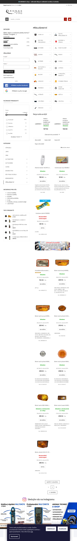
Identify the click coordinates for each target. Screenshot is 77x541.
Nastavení (14, 536)
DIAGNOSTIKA (9, 171)
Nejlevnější (48, 140)
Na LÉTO (17, 130)
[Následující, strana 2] (52, 487)
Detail (43, 228)
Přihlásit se (9, 71)
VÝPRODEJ (17, 126)
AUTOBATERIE (9, 159)
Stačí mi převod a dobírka (10, 44)
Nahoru (53, 492)
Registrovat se (7, 5)
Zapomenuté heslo (8, 78)
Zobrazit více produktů (51, 134)
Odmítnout (51, 529)
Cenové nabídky (11, 193)
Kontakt (9, 196)
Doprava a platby (12, 195)
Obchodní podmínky (12, 198)
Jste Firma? (10, 204)
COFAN (7, 167)
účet (20, 5)
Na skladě (17, 120)
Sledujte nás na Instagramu (41, 499)
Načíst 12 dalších (52, 482)
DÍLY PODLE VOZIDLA (11, 174)
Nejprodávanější (39, 144)
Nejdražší (57, 140)
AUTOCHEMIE (9, 163)
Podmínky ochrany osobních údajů (16, 202)
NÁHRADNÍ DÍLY (9, 178)
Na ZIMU (17, 133)
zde (32, 532)
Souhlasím (62, 529)
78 (56, 487)
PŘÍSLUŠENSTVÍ (9, 182)
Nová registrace (7, 75)
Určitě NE (6, 40)
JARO (7, 152)
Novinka (17, 123)
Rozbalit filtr (15, 137)
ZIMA (6, 155)
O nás (8, 200)
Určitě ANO (6, 37)
